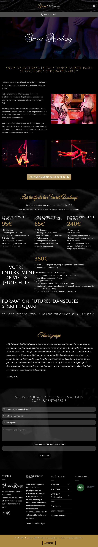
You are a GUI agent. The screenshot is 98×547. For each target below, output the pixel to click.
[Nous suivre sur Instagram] (8, 513)
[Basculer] (68, 484)
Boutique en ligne (58, 515)
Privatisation (56, 506)
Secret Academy (57, 511)
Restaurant (55, 489)
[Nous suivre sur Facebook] (4, 513)
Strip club (55, 484)
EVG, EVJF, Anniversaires (56, 495)
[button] (3, 6)
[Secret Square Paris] (49, 6)
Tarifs (53, 502)
